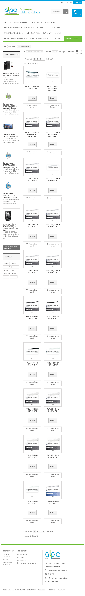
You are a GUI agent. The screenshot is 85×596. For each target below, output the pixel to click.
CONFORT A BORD (53, 27)
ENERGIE (58, 33)
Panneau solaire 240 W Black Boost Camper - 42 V (11, 75)
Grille (77, 53)
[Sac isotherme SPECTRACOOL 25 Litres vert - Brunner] (8, 96)
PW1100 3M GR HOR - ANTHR (32, 364)
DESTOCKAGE (57, 38)
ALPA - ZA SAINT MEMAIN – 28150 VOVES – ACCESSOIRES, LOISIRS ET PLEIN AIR (36, 590)
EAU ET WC (47, 33)
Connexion (77, 2)
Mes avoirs (20, 557)
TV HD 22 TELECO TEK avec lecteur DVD (11, 135)
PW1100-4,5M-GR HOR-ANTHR (32, 318)
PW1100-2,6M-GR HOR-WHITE (32, 502)
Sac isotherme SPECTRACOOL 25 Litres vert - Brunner (10, 106)
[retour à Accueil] (5, 46)
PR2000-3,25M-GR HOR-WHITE (53, 226)
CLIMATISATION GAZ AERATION (15, 38)
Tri (24, 52)
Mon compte (21, 551)
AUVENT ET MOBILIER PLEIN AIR (43, 22)
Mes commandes (22, 554)
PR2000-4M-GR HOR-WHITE (32, 180)
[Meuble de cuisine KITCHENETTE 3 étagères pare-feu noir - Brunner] (8, 216)
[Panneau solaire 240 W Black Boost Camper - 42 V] (8, 65)
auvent (6, 277)
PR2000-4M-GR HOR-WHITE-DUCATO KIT (53, 88)
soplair (6, 263)
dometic (6, 270)
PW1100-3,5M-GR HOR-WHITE (32, 456)
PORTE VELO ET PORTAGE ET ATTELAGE (19, 27)
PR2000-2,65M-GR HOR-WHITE (53, 272)
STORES (40, 27)
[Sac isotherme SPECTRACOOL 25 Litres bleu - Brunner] (8, 155)
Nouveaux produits (12, 55)
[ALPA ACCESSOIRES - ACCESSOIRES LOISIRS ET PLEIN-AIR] (22, 11)
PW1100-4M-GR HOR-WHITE (53, 410)
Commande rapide (73, 38)
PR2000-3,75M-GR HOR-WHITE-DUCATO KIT (32, 134)
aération (13, 277)
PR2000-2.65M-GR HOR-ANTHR (32, 87)
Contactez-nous (66, 2)
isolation (7, 273)
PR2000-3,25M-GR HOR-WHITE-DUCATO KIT (53, 134)
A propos (5, 559)
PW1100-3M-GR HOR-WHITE (53, 456)
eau (13, 270)
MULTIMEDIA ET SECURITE (19, 22)
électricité (7, 267)
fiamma (13, 263)
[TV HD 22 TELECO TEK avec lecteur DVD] (8, 126)
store (14, 273)
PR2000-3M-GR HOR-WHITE (32, 272)
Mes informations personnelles (26, 563)
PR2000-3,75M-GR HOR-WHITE (53, 180)
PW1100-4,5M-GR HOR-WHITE (32, 410)
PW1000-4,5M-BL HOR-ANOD (53, 502)
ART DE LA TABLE (33, 33)
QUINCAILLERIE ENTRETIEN (14, 33)
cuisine (15, 267)
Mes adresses (21, 560)
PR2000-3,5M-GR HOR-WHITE (32, 226)
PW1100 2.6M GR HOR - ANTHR (53, 364)
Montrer (48, 52)
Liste (81, 53)
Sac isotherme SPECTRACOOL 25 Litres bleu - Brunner (10, 165)
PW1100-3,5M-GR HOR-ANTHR (52, 318)
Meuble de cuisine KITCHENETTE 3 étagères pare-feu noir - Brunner (11, 227)
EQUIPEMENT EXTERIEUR (39, 38)
